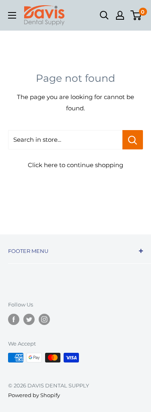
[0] (136, 15)
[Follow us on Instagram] (44, 319)
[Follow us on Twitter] (29, 319)
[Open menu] (12, 15)
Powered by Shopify (34, 395)
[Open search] (104, 15)
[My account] (120, 15)
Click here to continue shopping (75, 165)
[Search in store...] (132, 139)
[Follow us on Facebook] (13, 319)
